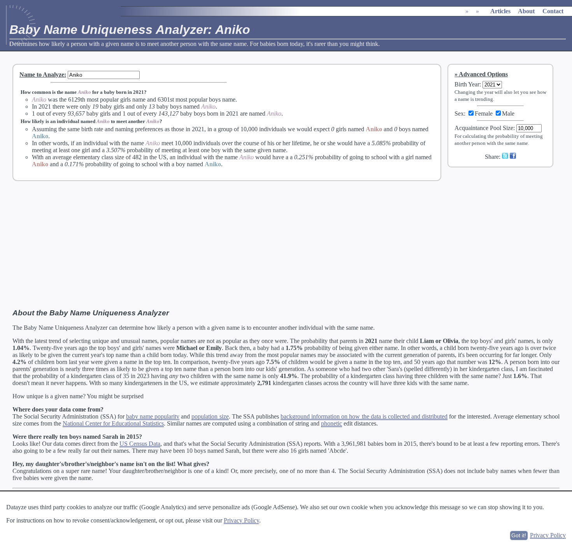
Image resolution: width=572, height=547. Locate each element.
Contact (552, 11)
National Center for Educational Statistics (113, 423)
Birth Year (466, 84)
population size (209, 416)
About (526, 11)
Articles (500, 11)
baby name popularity (152, 416)
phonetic (331, 423)
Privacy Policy (241, 520)
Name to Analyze (41, 74)
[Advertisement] (505, 225)
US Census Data (139, 443)
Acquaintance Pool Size (483, 128)
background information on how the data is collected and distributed (364, 416)
